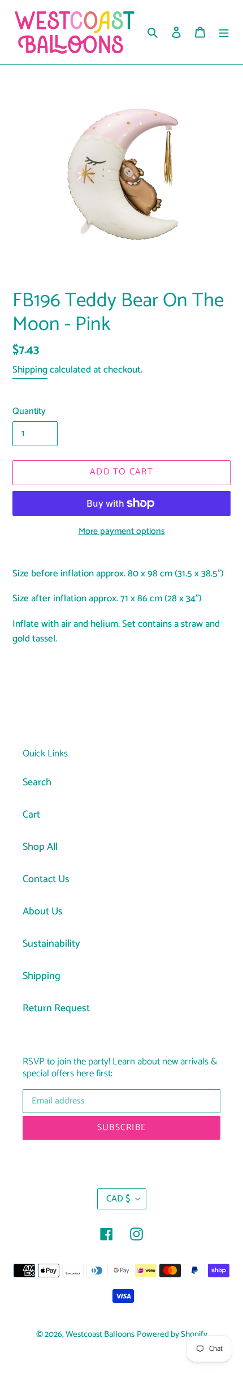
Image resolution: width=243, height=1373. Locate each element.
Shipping (29, 370)
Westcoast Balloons (100, 1334)
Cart (31, 814)
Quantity (29, 411)
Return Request (56, 1008)
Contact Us (46, 879)
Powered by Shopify (172, 1334)
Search (37, 782)
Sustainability (51, 943)
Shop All (40, 847)
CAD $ (118, 1199)
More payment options (122, 531)
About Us (43, 911)
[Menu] (224, 32)
